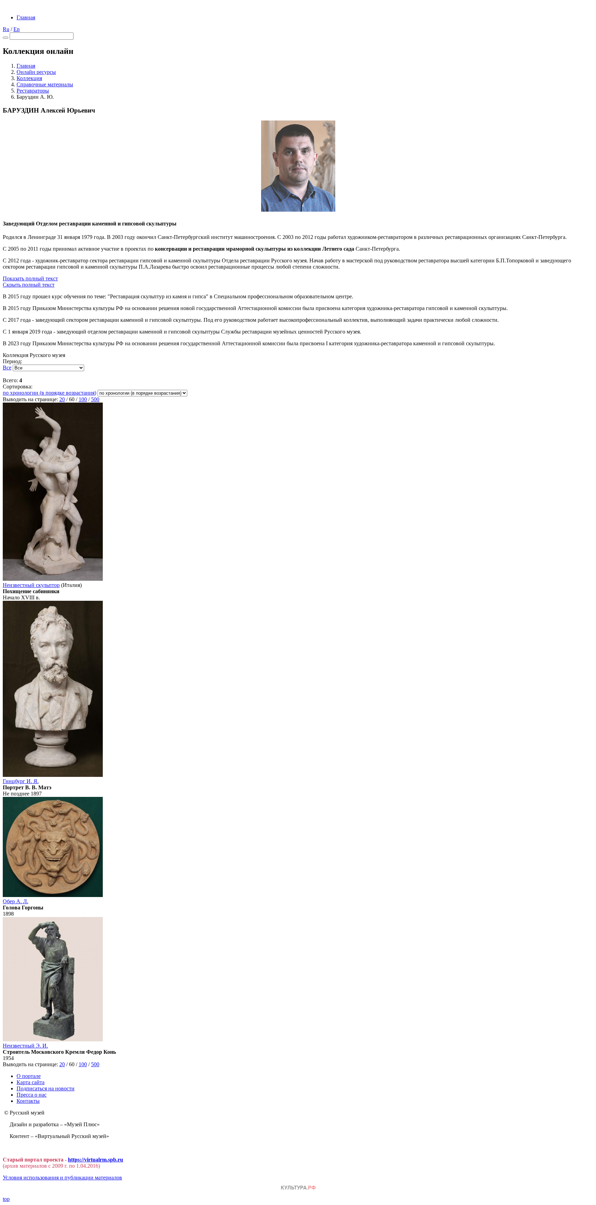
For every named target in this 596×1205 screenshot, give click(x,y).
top (6, 1199)
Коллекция (29, 78)
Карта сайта (30, 1082)
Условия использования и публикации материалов (62, 1177)
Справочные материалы (45, 84)
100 (83, 399)
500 (95, 399)
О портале (29, 1076)
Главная (26, 17)
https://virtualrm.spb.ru (95, 1160)
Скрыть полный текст (28, 285)
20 (62, 399)
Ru (6, 29)
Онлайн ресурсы (36, 72)
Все (7, 367)
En (16, 29)
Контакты (28, 1101)
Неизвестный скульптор (31, 585)
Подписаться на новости (45, 1088)
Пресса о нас (32, 1095)
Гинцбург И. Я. (21, 781)
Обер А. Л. (15, 901)
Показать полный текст (30, 278)
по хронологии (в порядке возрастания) (49, 393)
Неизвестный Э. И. (25, 1046)
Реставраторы (33, 91)
